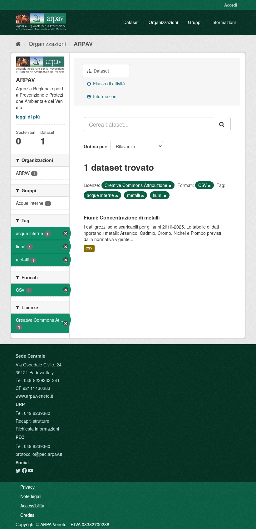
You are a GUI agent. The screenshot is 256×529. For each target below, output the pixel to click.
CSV (89, 248)
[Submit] (222, 124)
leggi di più (28, 116)
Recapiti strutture (32, 421)
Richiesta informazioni (37, 429)
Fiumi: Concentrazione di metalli (122, 217)
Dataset (131, 22)
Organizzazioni (163, 22)
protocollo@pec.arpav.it (39, 454)
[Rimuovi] (170, 185)
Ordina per (95, 146)
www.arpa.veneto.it (34, 396)
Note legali (30, 496)
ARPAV (83, 44)
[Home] (18, 43)
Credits (27, 515)
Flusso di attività (108, 83)
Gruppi (194, 22)
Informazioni (223, 22)
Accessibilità (32, 505)
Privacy (27, 487)
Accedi (230, 5)
